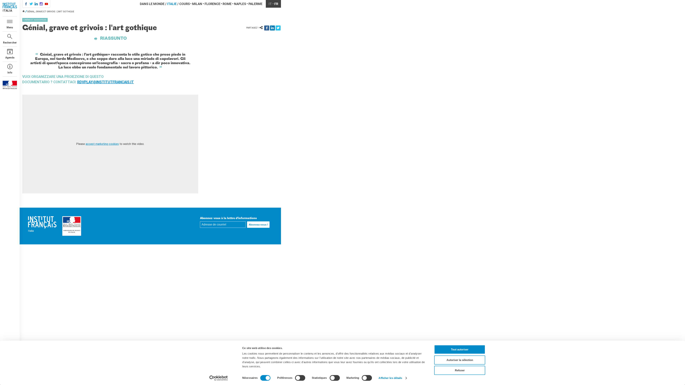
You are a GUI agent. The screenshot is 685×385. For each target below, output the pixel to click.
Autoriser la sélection (459, 359)
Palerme (255, 4)
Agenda (9, 57)
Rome (227, 4)
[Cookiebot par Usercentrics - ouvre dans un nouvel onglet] (218, 378)
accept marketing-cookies (102, 144)
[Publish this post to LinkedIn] (272, 27)
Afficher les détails (390, 377)
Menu (10, 27)
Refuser (460, 370)
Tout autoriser (459, 349)
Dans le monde (152, 4)
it (270, 4)
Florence (212, 4)
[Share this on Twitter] (278, 27)
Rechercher (10, 42)
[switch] (300, 378)
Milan (197, 4)
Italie (172, 4)
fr (276, 4)
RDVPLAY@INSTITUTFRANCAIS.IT (105, 82)
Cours (184, 4)
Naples (240, 4)
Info (9, 72)
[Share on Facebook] (266, 27)
